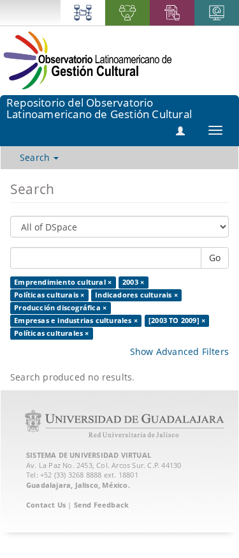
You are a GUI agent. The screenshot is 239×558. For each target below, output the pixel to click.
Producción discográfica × (60, 307)
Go (215, 258)
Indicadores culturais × (136, 294)
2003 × (133, 282)
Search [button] (36, 157)
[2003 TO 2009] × (176, 320)
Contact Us (46, 504)
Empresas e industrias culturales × (76, 320)
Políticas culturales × (51, 333)
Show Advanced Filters (179, 351)
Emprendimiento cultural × (63, 282)
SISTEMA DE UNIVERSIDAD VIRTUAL (88, 455)
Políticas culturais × (49, 294)
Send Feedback (101, 504)
